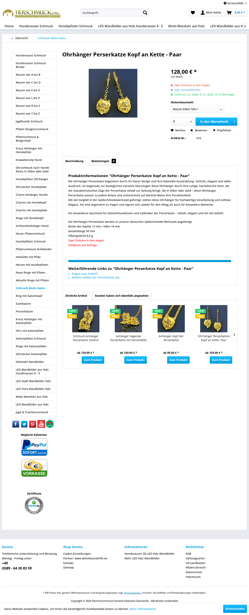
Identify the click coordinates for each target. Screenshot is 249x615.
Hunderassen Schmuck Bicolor (31, 65)
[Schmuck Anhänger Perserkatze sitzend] (85, 318)
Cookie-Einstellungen (77, 553)
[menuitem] (115, 13)
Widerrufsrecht (196, 567)
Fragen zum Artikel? (84, 273)
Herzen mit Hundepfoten (32, 265)
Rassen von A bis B (28, 74)
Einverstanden (235, 609)
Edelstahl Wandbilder (30, 362)
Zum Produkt (93, 360)
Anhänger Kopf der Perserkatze (171, 338)
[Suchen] (145, 13)
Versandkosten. (132, 592)
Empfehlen (223, 130)
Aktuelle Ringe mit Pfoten (32, 280)
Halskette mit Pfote (28, 257)
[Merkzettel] (193, 13)
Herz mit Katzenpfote (29, 331)
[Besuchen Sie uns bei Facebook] (16, 427)
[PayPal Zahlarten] (34, 455)
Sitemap (68, 567)
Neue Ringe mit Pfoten (30, 272)
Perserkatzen (24, 311)
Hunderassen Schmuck (31, 55)
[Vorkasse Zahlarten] (34, 476)
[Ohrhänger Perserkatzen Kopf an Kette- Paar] (214, 318)
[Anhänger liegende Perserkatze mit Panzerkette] (128, 318)
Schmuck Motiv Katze (30, 288)
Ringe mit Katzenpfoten (31, 346)
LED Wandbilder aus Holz (32, 404)
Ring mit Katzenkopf (29, 296)
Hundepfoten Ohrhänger (32, 179)
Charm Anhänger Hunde (32, 195)
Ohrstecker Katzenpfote (31, 354)
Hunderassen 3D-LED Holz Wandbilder (149, 553)
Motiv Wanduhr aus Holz (32, 396)
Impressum (193, 577)
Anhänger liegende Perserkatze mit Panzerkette (128, 338)
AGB (188, 553)
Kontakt (68, 563)
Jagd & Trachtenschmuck (32, 412)
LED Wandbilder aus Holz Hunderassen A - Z (32, 371)
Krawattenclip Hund (29, 160)
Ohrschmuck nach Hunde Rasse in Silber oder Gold (32, 169)
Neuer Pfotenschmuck (30, 233)
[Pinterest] (33, 427)
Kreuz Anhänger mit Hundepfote (29, 150)
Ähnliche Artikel (76, 295)
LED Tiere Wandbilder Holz (33, 389)
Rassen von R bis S (28, 106)
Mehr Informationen (143, 609)
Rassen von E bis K (28, 90)
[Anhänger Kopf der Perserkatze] (171, 318)
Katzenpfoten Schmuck (31, 338)
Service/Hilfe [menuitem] (235, 3)
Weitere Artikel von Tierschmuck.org (95, 277)
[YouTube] (41, 427)
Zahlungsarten (195, 558)
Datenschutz (194, 572)
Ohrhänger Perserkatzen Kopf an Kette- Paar (214, 338)
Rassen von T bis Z (28, 113)
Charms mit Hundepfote (31, 210)
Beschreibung (74, 161)
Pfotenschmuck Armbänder (34, 249)
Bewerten (201, 130)
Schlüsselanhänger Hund (32, 226)
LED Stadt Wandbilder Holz (33, 381)
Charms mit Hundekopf (31, 202)
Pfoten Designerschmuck (32, 129)
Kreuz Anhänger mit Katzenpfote (29, 321)
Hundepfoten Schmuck (31, 241)
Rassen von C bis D (28, 82)
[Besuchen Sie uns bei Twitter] (24, 427)
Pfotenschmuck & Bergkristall (27, 138)
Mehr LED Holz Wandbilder (142, 558)
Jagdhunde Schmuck (29, 121)
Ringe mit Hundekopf (30, 218)
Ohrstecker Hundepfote (31, 187)
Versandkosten (195, 563)
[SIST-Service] (50, 427)
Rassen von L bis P (28, 98)
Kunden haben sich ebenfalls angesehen (121, 295)
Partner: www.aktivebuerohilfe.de (85, 558)
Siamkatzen (23, 303)
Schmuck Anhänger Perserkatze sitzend (85, 338)
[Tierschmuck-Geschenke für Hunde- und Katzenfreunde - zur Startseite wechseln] (32, 14)
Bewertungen (103, 161)
